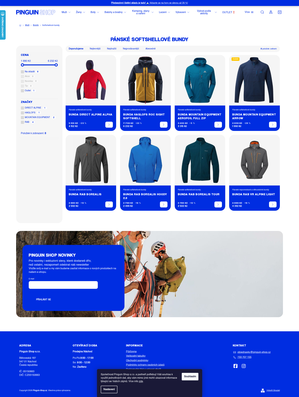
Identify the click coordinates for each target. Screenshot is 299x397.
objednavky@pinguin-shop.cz (254, 352)
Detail (109, 125)
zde (141, 381)
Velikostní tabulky (135, 356)
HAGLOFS (32, 113)
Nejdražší (111, 49)
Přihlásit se (43, 300)
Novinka (31, 81)
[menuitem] (66, 12)
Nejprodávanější (131, 49)
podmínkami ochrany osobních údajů (77, 292)
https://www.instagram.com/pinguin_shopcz (243, 366)
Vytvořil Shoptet (273, 391)
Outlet (30, 91)
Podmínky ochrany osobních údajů (145, 365)
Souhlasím (190, 376)
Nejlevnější (95, 49)
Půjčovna (131, 351)
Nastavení (109, 389)
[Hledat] (262, 12)
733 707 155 (244, 357)
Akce (29, 76)
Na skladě (31, 72)
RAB (29, 122)
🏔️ (149, 3)
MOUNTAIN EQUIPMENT (39, 117)
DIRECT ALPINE (35, 108)
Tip (28, 86)
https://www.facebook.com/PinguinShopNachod (235, 366)
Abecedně (150, 49)
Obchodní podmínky (137, 360)
